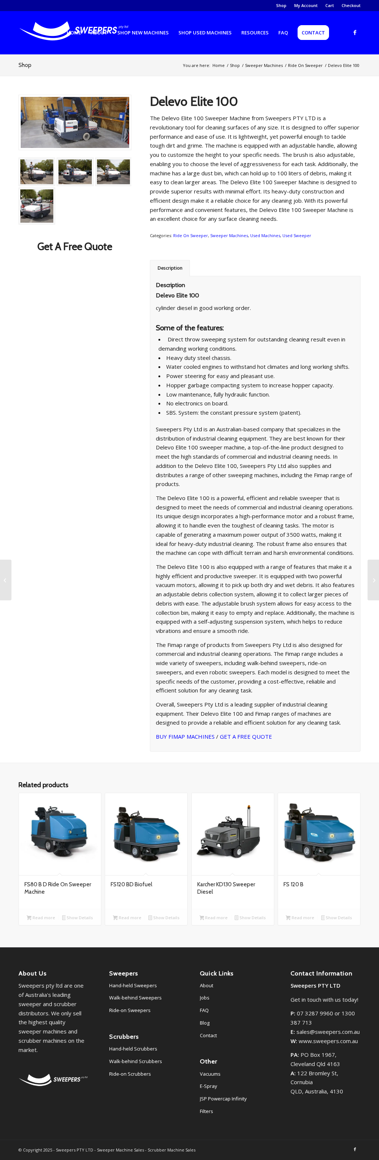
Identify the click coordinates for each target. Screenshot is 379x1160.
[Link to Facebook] (354, 32)
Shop (281, 5)
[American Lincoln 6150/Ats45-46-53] (5, 580)
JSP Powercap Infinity (223, 1098)
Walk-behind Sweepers (135, 997)
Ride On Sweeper (190, 235)
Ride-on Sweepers (130, 1010)
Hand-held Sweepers (133, 985)
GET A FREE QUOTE (246, 736)
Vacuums (210, 1073)
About (206, 985)
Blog (204, 1022)
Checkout (351, 5)
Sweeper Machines (229, 235)
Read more (43, 917)
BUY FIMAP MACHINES (185, 736)
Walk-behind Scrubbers (135, 1061)
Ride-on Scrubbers (130, 1073)
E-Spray (208, 1086)
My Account (306, 5)
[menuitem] (281, 5)
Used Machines (265, 235)
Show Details (79, 917)
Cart (329, 5)
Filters (206, 1111)
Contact (208, 1035)
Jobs (204, 997)
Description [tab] (170, 268)
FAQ (204, 1010)
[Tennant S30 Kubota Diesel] (373, 580)
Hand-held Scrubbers (133, 1048)
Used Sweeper (296, 235)
